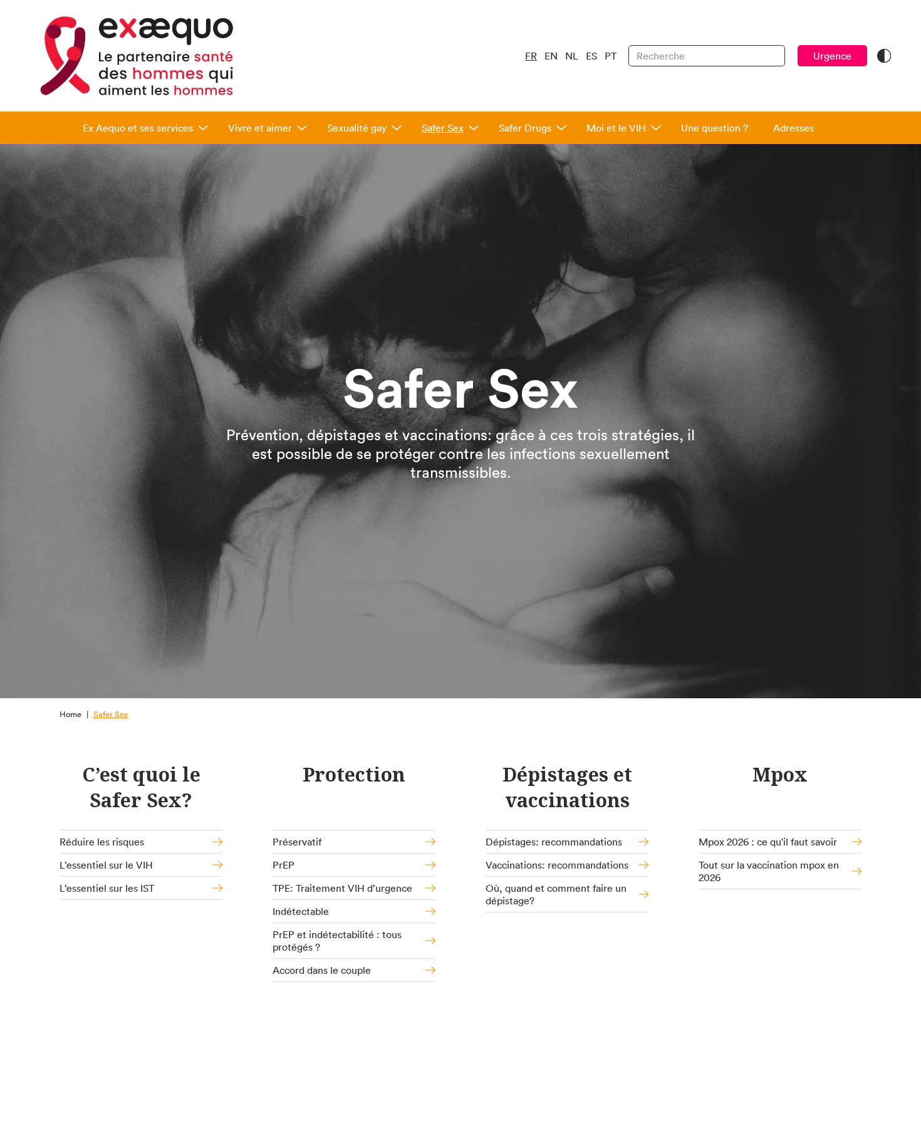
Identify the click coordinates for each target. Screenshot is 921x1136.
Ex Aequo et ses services (138, 127)
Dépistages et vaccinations (567, 787)
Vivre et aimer (260, 127)
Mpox (780, 774)
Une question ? (714, 127)
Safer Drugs (525, 127)
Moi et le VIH (616, 127)
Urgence (832, 55)
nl (571, 55)
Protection (354, 774)
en (551, 55)
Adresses (793, 127)
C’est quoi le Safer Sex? (141, 787)
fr (531, 55)
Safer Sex (443, 127)
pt (611, 55)
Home (70, 714)
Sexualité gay (357, 127)
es (591, 55)
